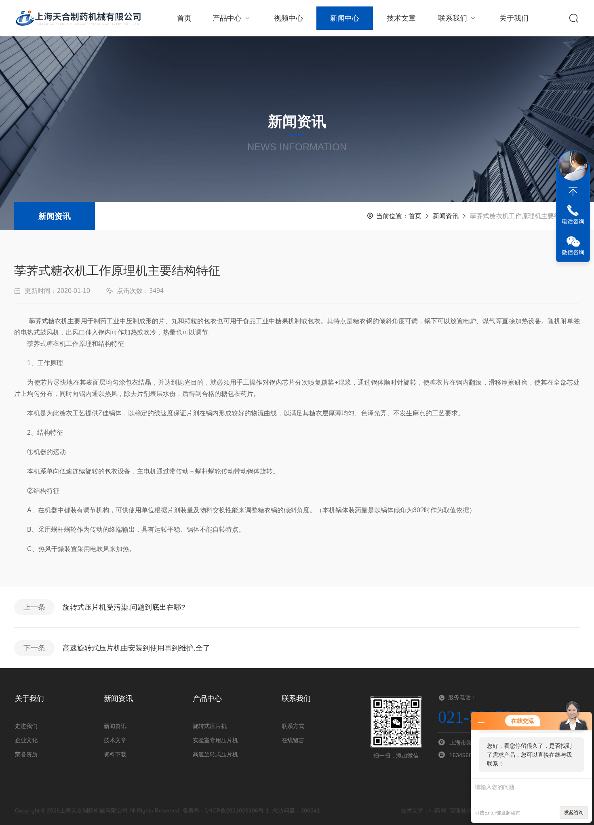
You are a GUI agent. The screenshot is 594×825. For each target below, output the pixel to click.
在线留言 (293, 740)
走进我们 (26, 726)
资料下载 (115, 754)
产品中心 (227, 18)
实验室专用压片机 (215, 740)
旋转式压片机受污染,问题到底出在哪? (124, 607)
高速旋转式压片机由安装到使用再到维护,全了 (136, 648)
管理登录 (460, 810)
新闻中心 (344, 18)
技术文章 (401, 18)
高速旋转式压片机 (215, 754)
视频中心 (288, 18)
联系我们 (452, 18)
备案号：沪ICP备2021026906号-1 (226, 810)
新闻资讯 (54, 216)
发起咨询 (573, 812)
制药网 (437, 810)
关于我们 (514, 18)
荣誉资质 (26, 754)
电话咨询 (573, 221)
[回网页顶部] (573, 192)
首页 (184, 18)
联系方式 (293, 726)
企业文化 (26, 740)
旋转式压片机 (210, 726)
